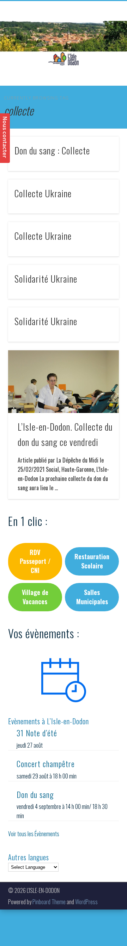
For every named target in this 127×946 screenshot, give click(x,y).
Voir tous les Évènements (33, 833)
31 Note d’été (37, 732)
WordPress (86, 901)
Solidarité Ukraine (45, 278)
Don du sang (35, 794)
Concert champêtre (46, 763)
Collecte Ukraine (43, 193)
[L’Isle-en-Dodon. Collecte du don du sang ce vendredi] (63, 381)
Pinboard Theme (49, 901)
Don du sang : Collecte (52, 150)
